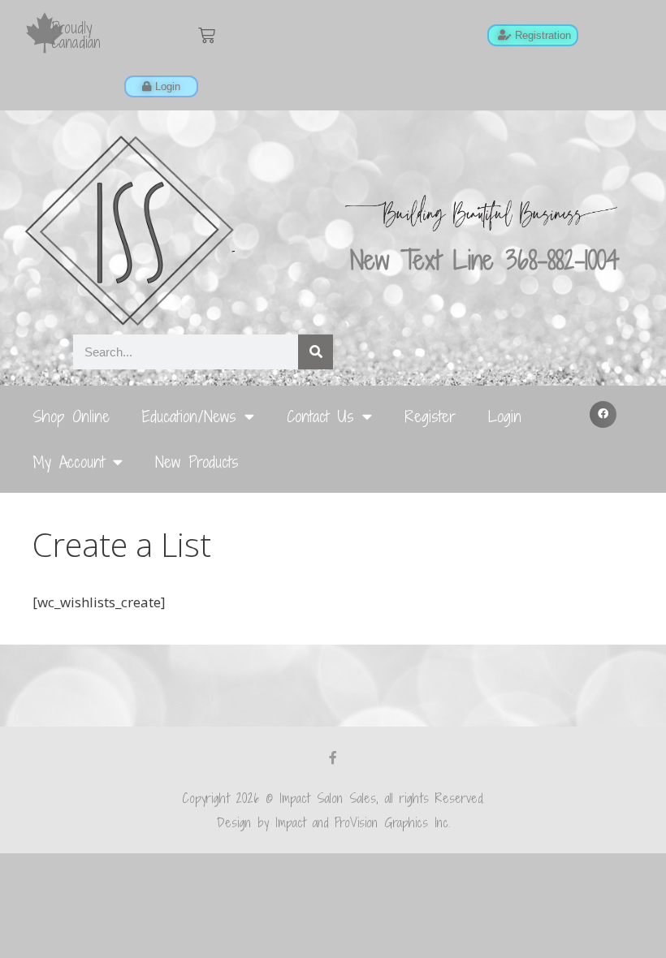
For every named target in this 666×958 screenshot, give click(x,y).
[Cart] (207, 35)
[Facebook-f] (333, 757)
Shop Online (71, 416)
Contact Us (320, 416)
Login (504, 416)
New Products (197, 462)
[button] (603, 415)
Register (430, 416)
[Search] (315, 351)
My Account (68, 462)
